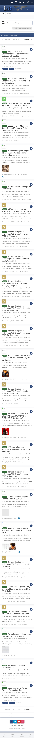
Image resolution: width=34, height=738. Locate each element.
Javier (13, 58)
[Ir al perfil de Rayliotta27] (4, 99)
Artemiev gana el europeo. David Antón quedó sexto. (16, 635)
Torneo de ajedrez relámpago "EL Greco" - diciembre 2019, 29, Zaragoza (16, 308)
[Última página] (31, 39)
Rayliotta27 (15, 108)
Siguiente (26, 39)
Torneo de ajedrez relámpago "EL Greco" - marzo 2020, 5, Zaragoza (15, 234)
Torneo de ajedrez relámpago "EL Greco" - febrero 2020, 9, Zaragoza (15, 258)
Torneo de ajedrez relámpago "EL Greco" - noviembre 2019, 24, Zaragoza (17, 333)
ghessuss (14, 213)
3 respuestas (27, 116)
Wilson (14, 85)
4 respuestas (25, 93)
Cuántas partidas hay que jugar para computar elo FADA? (16, 104)
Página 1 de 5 (17, 39)
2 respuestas (23, 462)
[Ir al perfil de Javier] (4, 47)
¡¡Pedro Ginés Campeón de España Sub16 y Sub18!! (16, 497)
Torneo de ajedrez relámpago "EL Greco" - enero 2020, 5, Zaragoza (14, 283)
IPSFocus (20, 725)
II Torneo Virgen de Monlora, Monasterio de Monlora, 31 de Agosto (16, 449)
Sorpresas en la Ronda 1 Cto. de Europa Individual (15, 689)
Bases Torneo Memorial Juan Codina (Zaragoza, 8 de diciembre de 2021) (15, 128)
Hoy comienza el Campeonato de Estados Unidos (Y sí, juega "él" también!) (17, 53)
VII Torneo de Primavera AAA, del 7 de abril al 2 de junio (15, 612)
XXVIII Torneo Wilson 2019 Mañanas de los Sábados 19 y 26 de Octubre (16, 357)
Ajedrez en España (23, 85)
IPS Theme (14, 725)
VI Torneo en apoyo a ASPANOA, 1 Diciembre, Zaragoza (16, 210)
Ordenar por (28, 42)
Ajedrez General (22, 58)
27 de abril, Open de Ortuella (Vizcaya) (13, 666)
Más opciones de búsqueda (23, 28)
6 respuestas (23, 174)
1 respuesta (24, 246)
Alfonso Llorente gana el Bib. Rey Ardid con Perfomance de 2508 (16, 530)
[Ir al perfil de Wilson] (4, 74)
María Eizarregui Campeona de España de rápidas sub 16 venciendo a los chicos (17, 153)
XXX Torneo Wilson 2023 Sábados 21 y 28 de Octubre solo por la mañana (16, 81)
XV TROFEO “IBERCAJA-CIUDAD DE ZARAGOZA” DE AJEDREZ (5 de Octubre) (15, 416)
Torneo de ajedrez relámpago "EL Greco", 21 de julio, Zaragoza (16, 564)
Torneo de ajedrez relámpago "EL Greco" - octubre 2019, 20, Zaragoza (15, 391)
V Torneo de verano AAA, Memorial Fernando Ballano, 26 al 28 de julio (16, 589)
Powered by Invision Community (17, 728)
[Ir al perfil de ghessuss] (4, 205)
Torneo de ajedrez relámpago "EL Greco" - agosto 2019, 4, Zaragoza (15, 474)
